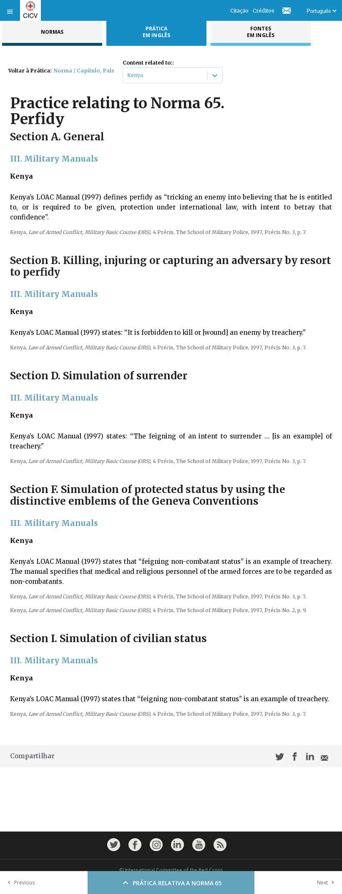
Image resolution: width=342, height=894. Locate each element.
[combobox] (127, 75)
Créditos (263, 10)
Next (322, 882)
